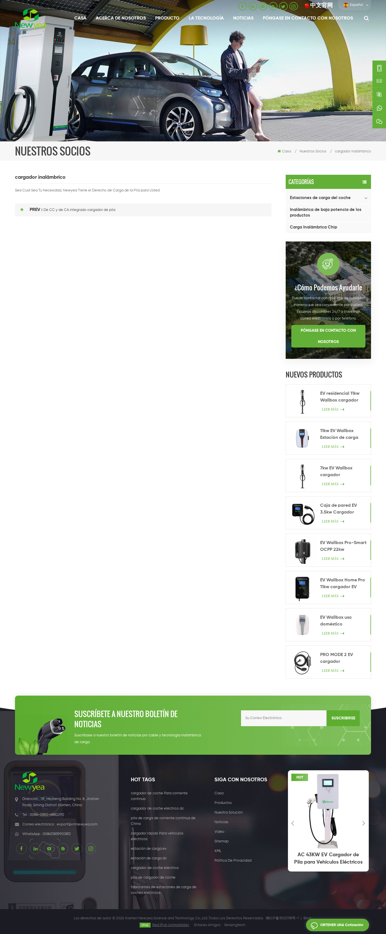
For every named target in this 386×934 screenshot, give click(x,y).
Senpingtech (234, 925)
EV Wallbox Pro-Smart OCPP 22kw (343, 546)
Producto (167, 18)
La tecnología (206, 18)
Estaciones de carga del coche (320, 198)
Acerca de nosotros (121, 18)
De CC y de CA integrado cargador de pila (79, 210)
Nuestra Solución (228, 812)
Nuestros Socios (313, 151)
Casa (80, 18)
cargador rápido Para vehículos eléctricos (157, 836)
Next (364, 823)
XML (217, 851)
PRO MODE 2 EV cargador (336, 658)
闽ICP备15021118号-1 (282, 918)
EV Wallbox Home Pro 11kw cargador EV (342, 583)
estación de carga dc (149, 858)
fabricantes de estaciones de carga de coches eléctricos (163, 890)
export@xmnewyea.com (77, 824)
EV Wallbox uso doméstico (336, 621)
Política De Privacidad (232, 860)
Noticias (243, 18)
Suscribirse (343, 718)
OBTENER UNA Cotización (341, 925)
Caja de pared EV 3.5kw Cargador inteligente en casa (340, 509)
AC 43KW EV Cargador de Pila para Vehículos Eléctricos (328, 858)
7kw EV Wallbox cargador (336, 471)
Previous (293, 823)
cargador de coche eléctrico (155, 868)
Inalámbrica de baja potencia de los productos (325, 212)
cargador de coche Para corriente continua (159, 796)
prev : (36, 210)
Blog (307, 918)
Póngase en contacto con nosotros (308, 18)
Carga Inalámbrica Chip (313, 227)
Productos (223, 803)
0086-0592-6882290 (47, 815)
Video (219, 832)
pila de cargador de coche (153, 877)
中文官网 (321, 5)
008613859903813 (57, 834)
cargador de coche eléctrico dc (157, 808)
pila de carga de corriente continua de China (163, 821)
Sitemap (221, 841)
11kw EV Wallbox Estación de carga (339, 434)
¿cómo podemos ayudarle (328, 287)
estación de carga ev (149, 849)
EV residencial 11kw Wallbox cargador (339, 397)
